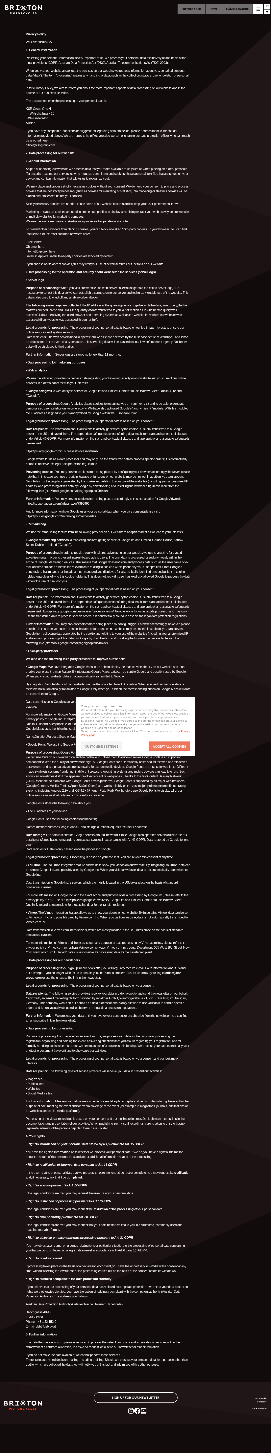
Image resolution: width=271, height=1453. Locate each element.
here (39, 242)
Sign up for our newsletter (135, 1397)
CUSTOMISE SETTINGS (101, 746)
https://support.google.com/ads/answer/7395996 (57, 503)
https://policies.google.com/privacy (86, 900)
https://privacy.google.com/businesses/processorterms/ (62, 451)
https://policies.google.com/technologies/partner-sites (61, 516)
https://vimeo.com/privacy (88, 947)
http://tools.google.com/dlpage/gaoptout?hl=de (76, 491)
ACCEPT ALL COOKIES (169, 746)
